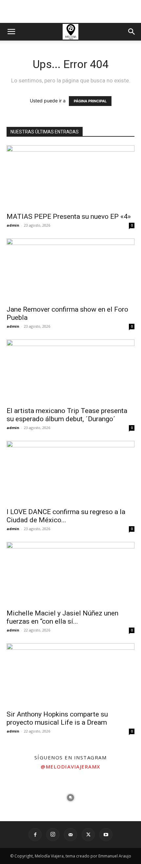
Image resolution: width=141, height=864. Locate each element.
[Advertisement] (70, 11)
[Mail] (70, 834)
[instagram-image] (23, 797)
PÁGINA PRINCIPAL (90, 101)
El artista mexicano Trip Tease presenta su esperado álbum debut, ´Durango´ (67, 415)
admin (13, 225)
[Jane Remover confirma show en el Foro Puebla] (70, 270)
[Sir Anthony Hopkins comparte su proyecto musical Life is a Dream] (70, 674)
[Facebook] (35, 834)
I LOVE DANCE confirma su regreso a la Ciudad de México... (66, 516)
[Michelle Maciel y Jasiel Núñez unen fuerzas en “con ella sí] (70, 573)
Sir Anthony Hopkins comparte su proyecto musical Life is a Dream (57, 718)
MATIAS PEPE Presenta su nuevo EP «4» (69, 216)
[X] (88, 834)
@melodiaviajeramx (70, 766)
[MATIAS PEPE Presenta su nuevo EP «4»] (70, 176)
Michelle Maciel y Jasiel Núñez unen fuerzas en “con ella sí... (62, 617)
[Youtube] (105, 834)
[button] (11, 32)
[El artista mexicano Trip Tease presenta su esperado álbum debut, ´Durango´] (70, 371)
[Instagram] (52, 834)
